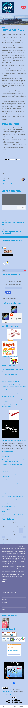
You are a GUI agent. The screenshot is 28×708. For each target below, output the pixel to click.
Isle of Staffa (5, 471)
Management (5, 602)
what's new (19, 577)
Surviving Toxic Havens (7, 389)
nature (23, 566)
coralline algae (22, 551)
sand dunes (4, 573)
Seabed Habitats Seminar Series (9, 592)
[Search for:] (14, 270)
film (18, 554)
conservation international (8, 551)
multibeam (4, 566)
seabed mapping (20, 574)
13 (21, 531)
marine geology (5, 563)
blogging (8, 548)
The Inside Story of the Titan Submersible (11, 378)
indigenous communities (7, 559)
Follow (8, 292)
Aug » (5, 543)
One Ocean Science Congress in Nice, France (12, 464)
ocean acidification (9, 568)
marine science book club (10, 564)
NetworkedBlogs (10, 644)
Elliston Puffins (5, 456)
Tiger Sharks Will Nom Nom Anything (10, 381)
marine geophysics (13, 563)
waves (15, 577)
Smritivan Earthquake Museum (9, 479)
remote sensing (19, 569)
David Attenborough (13, 553)
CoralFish (16, 551)
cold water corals (13, 550)
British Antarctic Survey (15, 548)
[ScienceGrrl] (14, 360)
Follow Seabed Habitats (14, 653)
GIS (13, 556)
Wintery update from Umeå (8, 468)
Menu (23, 7)
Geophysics (10, 651)
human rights (9, 558)
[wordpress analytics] (14, 697)
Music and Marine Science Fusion (14, 566)
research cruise (9, 571)
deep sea (21, 553)
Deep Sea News (8, 365)
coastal (7, 550)
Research (4, 605)
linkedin (17, 559)
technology (8, 577)
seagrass (4, 576)
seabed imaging (12, 574)
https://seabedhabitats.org (8, 691)
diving (24, 553)
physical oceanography (7, 569)
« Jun (3, 543)
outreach (23, 568)
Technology (4, 599)
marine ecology (21, 561)
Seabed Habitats (10, 647)
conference (19, 550)
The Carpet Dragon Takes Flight (9, 396)
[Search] (25, 270)
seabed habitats (14, 573)
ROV (24, 571)
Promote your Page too (14, 684)
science (8, 573)
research (4, 571)
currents (7, 553)
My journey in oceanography (8, 506)
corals (3, 553)
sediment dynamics (10, 576)
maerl (20, 559)
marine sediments (20, 564)
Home (3, 585)
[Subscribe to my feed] (5, 247)
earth (9, 554)
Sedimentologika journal (7, 503)
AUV (20, 546)
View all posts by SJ (7, 183)
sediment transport (19, 576)
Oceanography (15, 650)
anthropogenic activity (12, 546)
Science (3, 27)
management (7, 561)
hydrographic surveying (17, 558)
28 (24, 537)
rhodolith (15, 571)
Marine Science (10, 650)
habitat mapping (18, 556)
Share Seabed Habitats (12, 240)
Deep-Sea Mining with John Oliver (9, 374)
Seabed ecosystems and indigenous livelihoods (12, 514)
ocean (3, 568)
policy (14, 569)
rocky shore (20, 571)
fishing (20, 554)
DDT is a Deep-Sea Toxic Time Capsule (11, 393)
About (3, 609)
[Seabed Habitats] (14, 682)
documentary (5, 554)
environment (14, 554)
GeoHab (10, 556)
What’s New (4, 589)
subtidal (3, 577)
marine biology (13, 561)
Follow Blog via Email (11, 274)
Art (18, 546)
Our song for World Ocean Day (9, 493)
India (24, 558)
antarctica (4, 546)
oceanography (17, 568)
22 (3, 537)
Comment (21, 207)
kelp (14, 559)
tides (12, 577)
